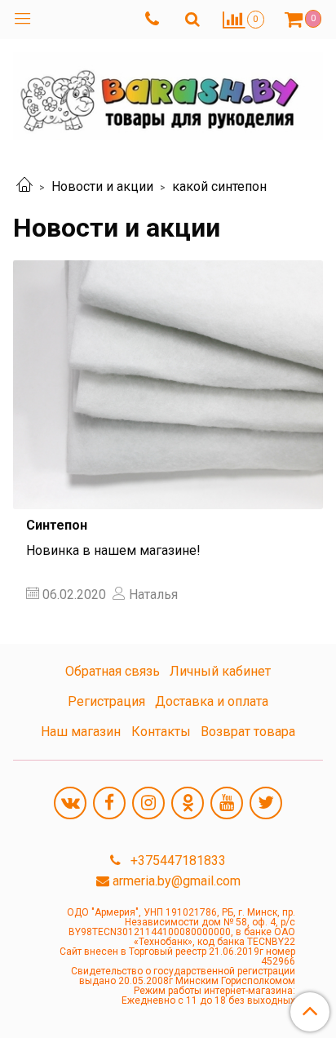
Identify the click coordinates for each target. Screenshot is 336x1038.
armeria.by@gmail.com (177, 881)
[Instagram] (148, 803)
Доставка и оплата (211, 701)
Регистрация (106, 701)
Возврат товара (248, 731)
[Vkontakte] (70, 803)
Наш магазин (81, 731)
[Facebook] (109, 803)
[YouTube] (226, 803)
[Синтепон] (168, 384)
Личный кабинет (220, 671)
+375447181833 (176, 860)
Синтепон (56, 525)
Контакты (161, 731)
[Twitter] (266, 803)
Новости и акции (102, 186)
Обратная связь (112, 671)
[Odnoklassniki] (187, 803)
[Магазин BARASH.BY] (168, 92)
